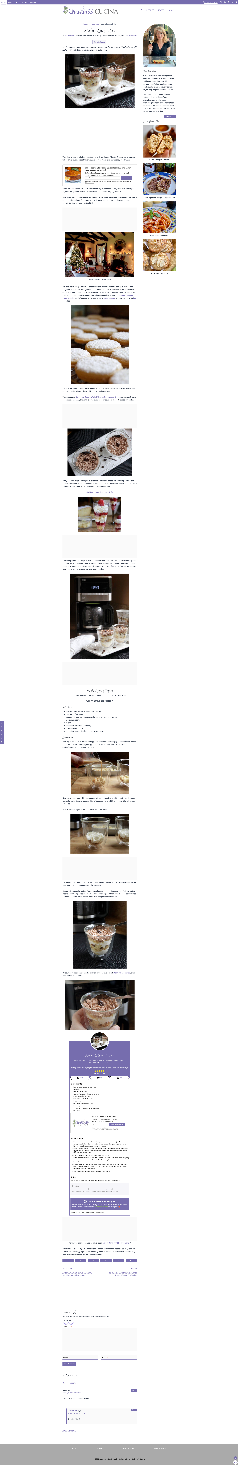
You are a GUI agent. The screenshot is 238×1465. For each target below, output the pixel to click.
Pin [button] (120, 1078)
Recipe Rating (68, 1320)
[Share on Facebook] (68, 1260)
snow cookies (109, 298)
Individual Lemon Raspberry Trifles (99, 492)
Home (3, 2)
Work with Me (21, 2)
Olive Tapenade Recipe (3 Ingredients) (159, 179)
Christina (72, 1410)
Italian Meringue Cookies (159, 141)
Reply (134, 1390)
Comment (67, 1326)
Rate (101, 1078)
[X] (232, 2)
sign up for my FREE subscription (116, 1243)
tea (134, 298)
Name (66, 1357)
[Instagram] (221, 2)
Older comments (69, 1383)
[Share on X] (80, 1260)
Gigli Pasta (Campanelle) (159, 217)
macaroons (121, 295)
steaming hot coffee (121, 973)
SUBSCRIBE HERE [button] (209, 2)
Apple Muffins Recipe (159, 255)
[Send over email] (106, 1260)
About (10, 2)
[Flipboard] (236, 2)
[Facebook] (228, 2)
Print (81, 1078)
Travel (161, 10)
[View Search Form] (142, 10)
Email (105, 1357)
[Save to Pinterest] (93, 1260)
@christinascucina (101, 1207)
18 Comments (132, 36)
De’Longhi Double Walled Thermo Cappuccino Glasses (98, 397)
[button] (96, 1071)
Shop (171, 10)
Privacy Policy (160, 1448)
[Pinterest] (224, 2)
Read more (169, 116)
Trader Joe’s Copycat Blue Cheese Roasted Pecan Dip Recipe (122, 1272)
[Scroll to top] (233, 1440)
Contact (33, 2)
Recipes (150, 10)
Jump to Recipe (99, 42)
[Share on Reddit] (118, 1260)
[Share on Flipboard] (131, 1260)
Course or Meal (94, 24)
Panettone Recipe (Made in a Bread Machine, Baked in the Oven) (77, 1272)
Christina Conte (70, 36)
